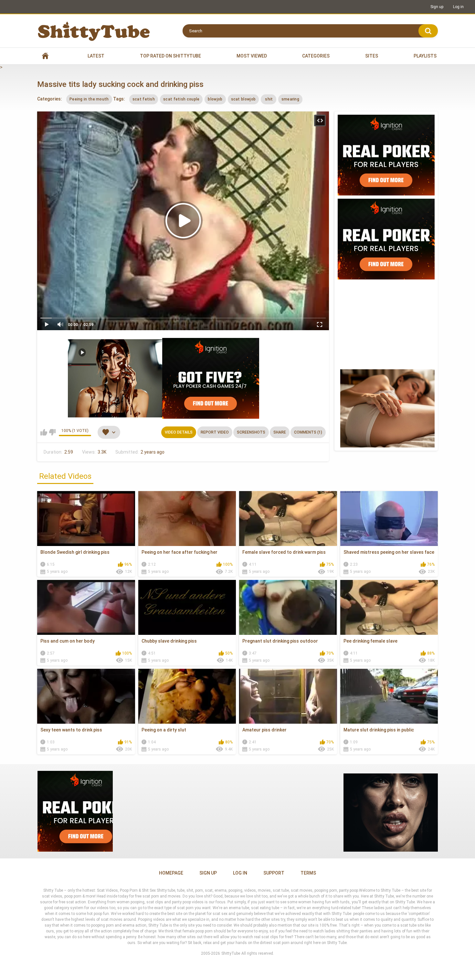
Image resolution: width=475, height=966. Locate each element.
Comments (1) (308, 432)
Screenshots (251, 432)
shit (268, 99)
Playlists (425, 55)
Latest (96, 55)
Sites (371, 55)
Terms (308, 873)
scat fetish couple (181, 99)
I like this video (43, 432)
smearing (290, 99)
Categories (316, 55)
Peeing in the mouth (89, 99)
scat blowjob (243, 99)
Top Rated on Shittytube (170, 55)
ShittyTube (230, 953)
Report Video (215, 432)
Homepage (171, 873)
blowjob (215, 99)
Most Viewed (252, 55)
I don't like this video (52, 432)
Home (45, 56)
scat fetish (143, 99)
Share (279, 432)
